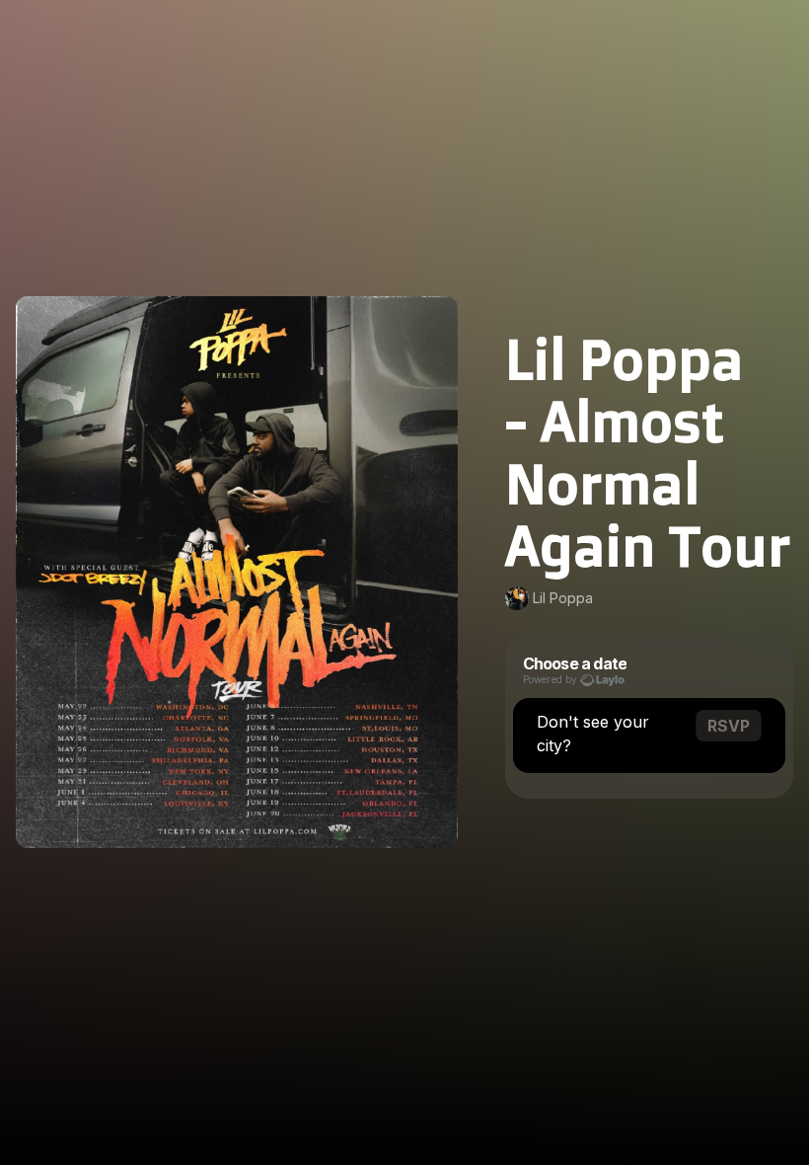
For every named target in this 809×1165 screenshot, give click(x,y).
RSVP (728, 726)
